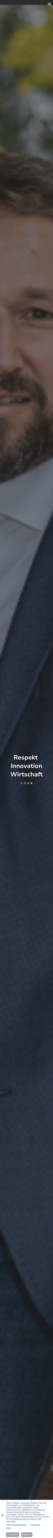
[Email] (31, 783)
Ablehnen (26, 1535)
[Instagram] (25, 783)
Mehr (8, 1528)
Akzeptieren (12, 1535)
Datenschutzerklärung (16, 1525)
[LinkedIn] (28, 783)
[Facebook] (21, 783)
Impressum (35, 1525)
